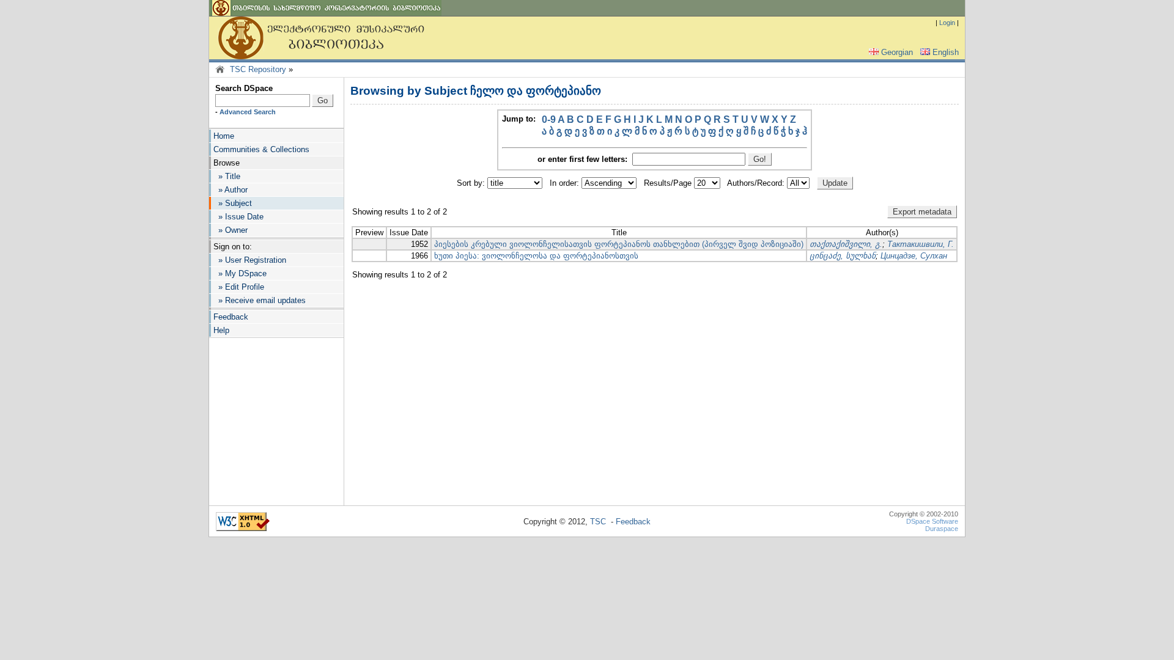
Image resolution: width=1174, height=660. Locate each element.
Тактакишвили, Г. (920, 244)
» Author (230, 189)
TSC (598, 521)
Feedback (230, 316)
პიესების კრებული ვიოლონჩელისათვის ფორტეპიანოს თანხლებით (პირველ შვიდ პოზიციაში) (618, 244)
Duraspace (941, 528)
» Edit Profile (238, 287)
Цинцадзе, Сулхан (913, 255)
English (945, 52)
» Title (226, 176)
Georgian (897, 52)
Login (947, 22)
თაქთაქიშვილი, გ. (846, 244)
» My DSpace (240, 273)
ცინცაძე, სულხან (843, 255)
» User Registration (249, 260)
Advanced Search (248, 112)
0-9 (549, 119)
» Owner (230, 230)
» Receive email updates (259, 300)
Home (223, 136)
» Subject (232, 203)
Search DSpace (244, 88)
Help (221, 330)
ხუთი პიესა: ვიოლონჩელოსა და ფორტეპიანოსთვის (536, 255)
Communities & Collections (261, 149)
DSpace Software (932, 521)
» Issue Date (238, 216)
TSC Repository (258, 69)
